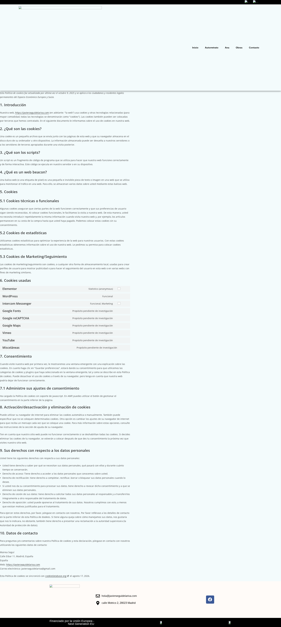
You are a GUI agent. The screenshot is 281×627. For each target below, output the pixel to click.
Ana (227, 47)
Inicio (195, 47)
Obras (239, 47)
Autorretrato (211, 47)
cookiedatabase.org (55, 575)
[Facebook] (210, 599)
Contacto (254, 47)
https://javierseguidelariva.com (32, 112)
